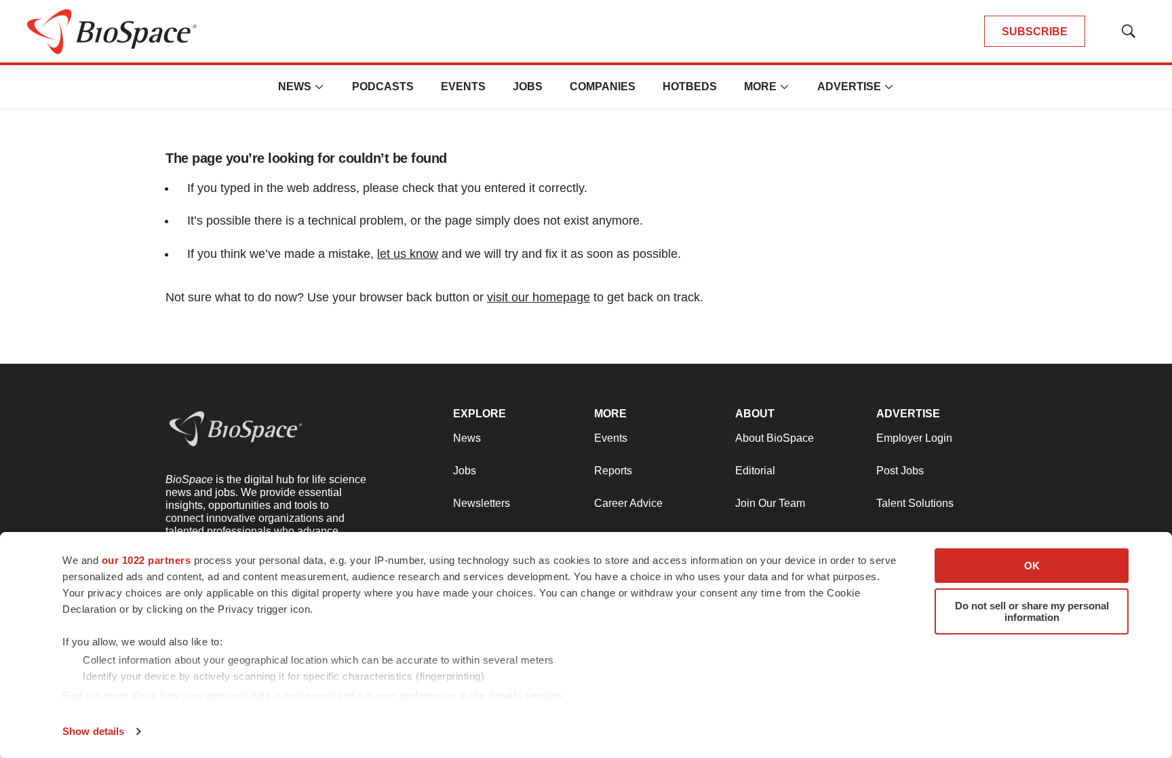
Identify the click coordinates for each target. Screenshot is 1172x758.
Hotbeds (690, 86)
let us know (407, 254)
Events (463, 86)
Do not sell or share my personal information (1032, 611)
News (294, 86)
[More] (319, 86)
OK (1032, 565)
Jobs (528, 86)
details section (525, 695)
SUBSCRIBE (1035, 31)
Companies (603, 86)
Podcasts (383, 86)
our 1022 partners (146, 560)
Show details (93, 731)
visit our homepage (538, 297)
